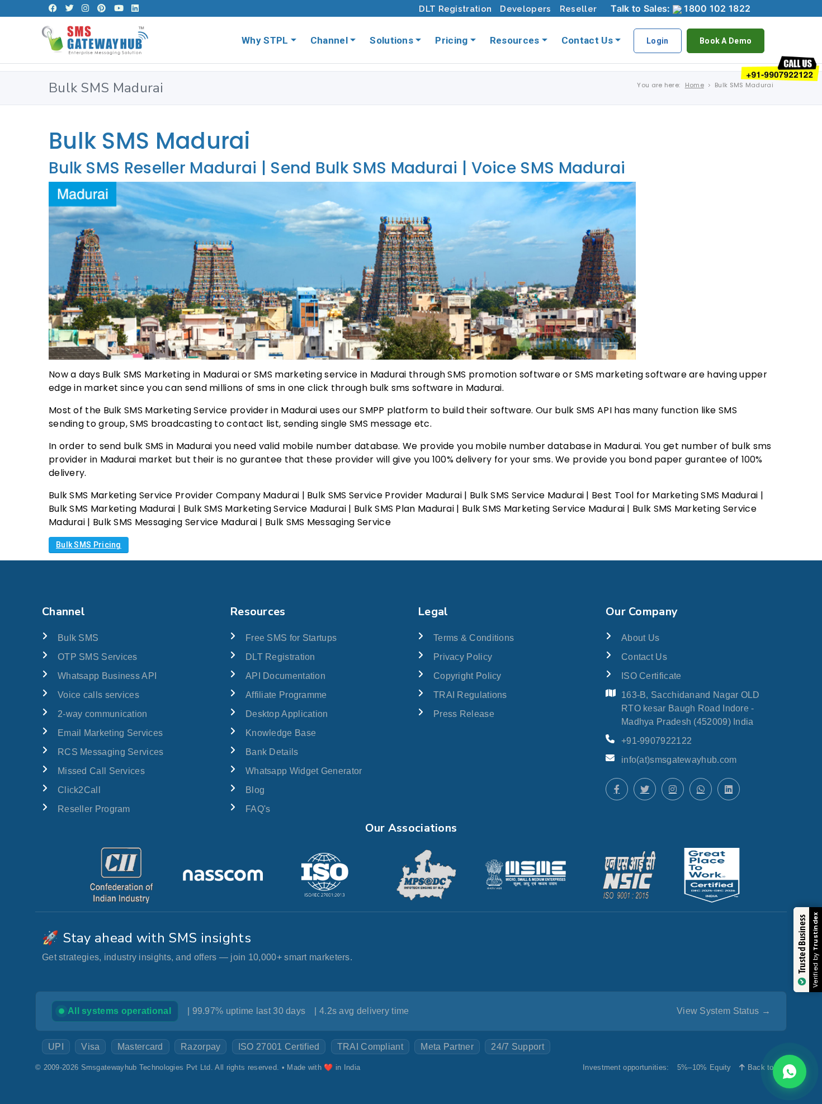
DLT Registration (455, 9)
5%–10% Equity (704, 1067)
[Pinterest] (101, 8)
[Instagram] (85, 8)
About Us (640, 638)
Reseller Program (94, 809)
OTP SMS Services (98, 657)
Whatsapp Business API (107, 676)
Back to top (766, 1067)
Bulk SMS (78, 638)
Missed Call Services (101, 771)
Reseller (578, 9)
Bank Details (272, 752)
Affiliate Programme (286, 695)
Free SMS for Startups (291, 638)
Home (694, 85)
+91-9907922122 (656, 741)
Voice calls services (98, 695)
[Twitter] (69, 8)
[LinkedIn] (135, 8)
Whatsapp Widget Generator (303, 771)
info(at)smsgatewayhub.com (679, 760)
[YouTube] (119, 8)
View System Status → (724, 1011)
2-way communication (103, 714)
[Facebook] (53, 8)
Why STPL (265, 40)
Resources (515, 40)
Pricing (451, 40)
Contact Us (587, 40)
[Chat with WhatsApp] (700, 789)
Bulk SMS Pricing (88, 544)
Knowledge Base (280, 733)
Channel (329, 40)
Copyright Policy (467, 676)
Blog (254, 790)
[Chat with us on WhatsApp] (789, 1071)
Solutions (391, 40)
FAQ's (258, 809)
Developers (525, 9)
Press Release (463, 714)
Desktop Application (286, 714)
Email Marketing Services (110, 733)
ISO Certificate (651, 676)
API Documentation (285, 676)
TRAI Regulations (470, 695)
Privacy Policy (462, 657)
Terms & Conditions (473, 638)
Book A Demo (726, 40)
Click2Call (79, 790)
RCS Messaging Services (111, 752)
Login (657, 40)
